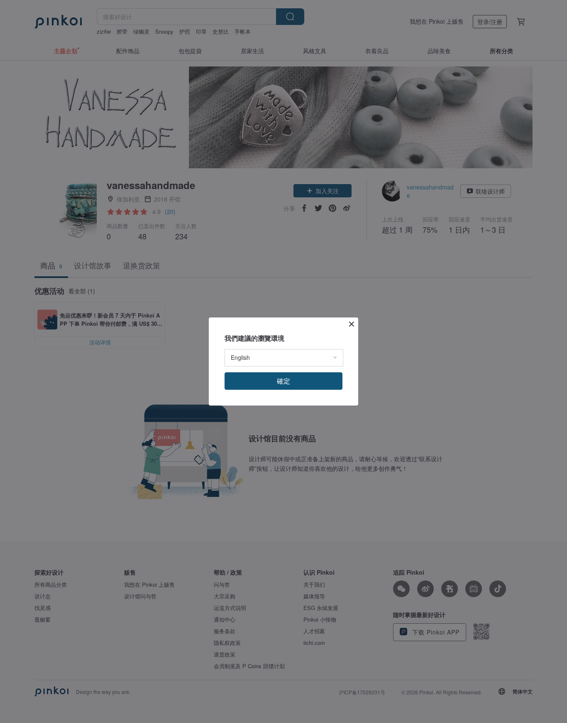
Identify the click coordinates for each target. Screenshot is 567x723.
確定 (283, 381)
